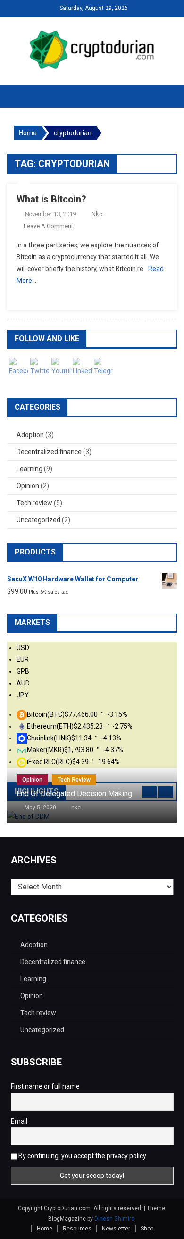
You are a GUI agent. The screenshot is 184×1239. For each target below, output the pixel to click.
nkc (97, 214)
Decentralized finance (49, 452)
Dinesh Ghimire (114, 1218)
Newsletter (116, 1228)
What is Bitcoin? (51, 199)
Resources (77, 1228)
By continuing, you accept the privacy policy (81, 1156)
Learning (29, 469)
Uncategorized (38, 520)
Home (44, 1228)
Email (19, 1121)
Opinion (28, 486)
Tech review (34, 503)
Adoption (30, 435)
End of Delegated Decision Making (74, 793)
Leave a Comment (48, 225)
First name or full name (45, 1086)
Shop (147, 1228)
